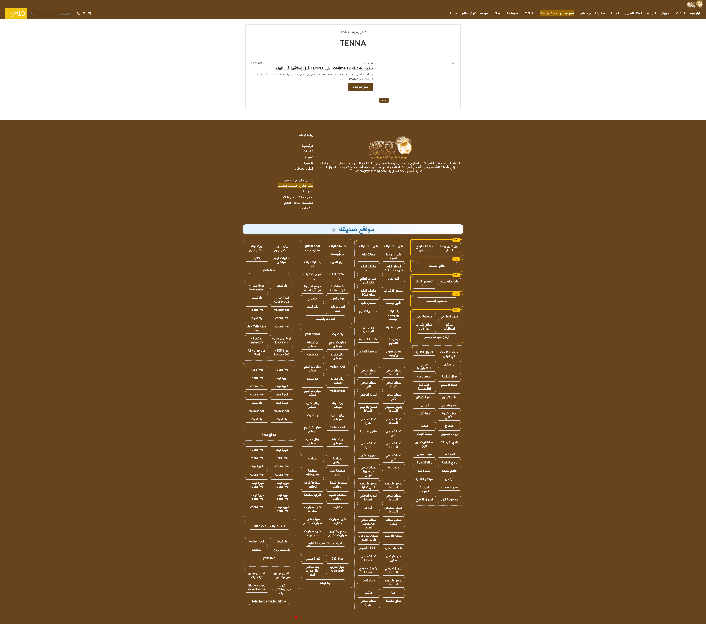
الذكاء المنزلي (633, 13)
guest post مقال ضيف (312, 248)
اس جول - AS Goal (257, 352)
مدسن (424, 425)
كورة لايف (281, 378)
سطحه (312, 458)
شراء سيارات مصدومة (312, 533)
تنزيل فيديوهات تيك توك (281, 589)
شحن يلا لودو (393, 535)
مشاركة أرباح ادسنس (592, 13)
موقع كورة (269, 434)
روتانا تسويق (449, 434)
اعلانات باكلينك (325, 319)
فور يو (368, 507)
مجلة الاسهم (449, 384)
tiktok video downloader (256, 587)
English (529, 13)
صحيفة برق (424, 316)
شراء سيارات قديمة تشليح (325, 543)
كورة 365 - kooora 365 (282, 352)
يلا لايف (325, 583)
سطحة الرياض (337, 460)
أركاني (449, 479)
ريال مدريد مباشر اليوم (281, 248)
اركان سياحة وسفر (436, 337)
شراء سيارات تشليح (337, 521)
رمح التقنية (449, 462)
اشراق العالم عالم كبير (368, 280)
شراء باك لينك (393, 246)
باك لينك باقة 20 (312, 264)
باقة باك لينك (449, 281)
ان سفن (449, 364)
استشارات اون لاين (424, 444)
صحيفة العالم (368, 351)
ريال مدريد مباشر (338, 356)
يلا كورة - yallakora (256, 340)
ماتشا (368, 592)
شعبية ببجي (393, 548)
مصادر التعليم (368, 311)
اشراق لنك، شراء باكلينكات (393, 268)
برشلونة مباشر (312, 344)
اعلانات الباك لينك (368, 268)
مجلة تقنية (393, 327)
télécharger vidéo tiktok (269, 601)
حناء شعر (368, 580)
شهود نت (424, 470)
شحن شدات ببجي (393, 521)
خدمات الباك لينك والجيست (337, 250)
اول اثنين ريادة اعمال (449, 248)
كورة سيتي (312, 558)
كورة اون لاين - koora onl (281, 340)
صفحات (452, 13)
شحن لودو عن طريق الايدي (368, 537)
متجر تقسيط (368, 431)
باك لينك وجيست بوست (393, 315)
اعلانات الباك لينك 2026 (368, 292)
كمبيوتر (666, 13)
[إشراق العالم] (694, 4)
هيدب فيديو (424, 454)
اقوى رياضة (393, 303)
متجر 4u (393, 467)
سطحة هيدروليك (312, 472)
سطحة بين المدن (337, 472)
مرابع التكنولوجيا (424, 366)
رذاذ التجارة (424, 462)
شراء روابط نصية (393, 256)
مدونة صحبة (449, 487)
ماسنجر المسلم (436, 301)
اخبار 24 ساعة (368, 339)
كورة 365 (337, 558)
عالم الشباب (437, 265)
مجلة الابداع (424, 434)
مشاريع (312, 298)
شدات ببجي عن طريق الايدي (368, 471)
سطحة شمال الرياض (338, 484)
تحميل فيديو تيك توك (256, 575)
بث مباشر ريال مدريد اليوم (312, 570)
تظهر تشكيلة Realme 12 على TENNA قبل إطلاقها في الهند (324, 68)
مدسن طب (368, 303)
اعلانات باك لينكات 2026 (269, 526)
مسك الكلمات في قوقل (449, 354)
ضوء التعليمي (449, 316)
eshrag (366, 63)
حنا (393, 592)
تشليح (338, 507)
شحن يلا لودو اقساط (368, 408)
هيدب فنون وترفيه (393, 353)
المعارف (449, 454)
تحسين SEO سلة (424, 283)
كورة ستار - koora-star (256, 287)
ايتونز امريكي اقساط (368, 497)
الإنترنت (680, 13)
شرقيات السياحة (424, 489)
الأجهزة (651, 13)
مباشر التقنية (424, 479)
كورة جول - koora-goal (282, 299)
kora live (257, 369)
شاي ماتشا (393, 601)
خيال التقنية (449, 376)
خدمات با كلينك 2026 (337, 288)
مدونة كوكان (424, 397)
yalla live (269, 270)
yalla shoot (312, 334)
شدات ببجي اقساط (393, 372)
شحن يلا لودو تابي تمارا (368, 485)
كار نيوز (424, 405)
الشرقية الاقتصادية (424, 386)
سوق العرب (337, 262)
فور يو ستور (368, 455)
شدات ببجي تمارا (368, 372)
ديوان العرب (337, 298)
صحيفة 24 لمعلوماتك (506, 13)
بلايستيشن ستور (393, 558)
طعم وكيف (449, 470)
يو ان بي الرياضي (368, 329)
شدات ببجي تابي (368, 384)
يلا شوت (337, 334)
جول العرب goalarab (337, 568)
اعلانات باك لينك (337, 308)
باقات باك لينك (368, 256)
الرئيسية (695, 13)
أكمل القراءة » (360, 87)
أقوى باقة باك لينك (312, 276)
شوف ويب (424, 376)
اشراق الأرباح (424, 499)
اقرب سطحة (312, 495)
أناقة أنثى (424, 413)
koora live (257, 310)
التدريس (393, 278)
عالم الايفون (449, 397)
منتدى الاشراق (393, 290)
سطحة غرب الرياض (312, 484)
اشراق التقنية (424, 352)
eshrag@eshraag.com (371, 171)
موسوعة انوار (449, 499)
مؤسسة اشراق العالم (475, 13)
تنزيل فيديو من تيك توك (282, 575)
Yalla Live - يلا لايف (256, 328)
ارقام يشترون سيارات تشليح (337, 533)
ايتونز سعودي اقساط (393, 408)
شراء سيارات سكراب (312, 508)
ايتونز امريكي (368, 394)
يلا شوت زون (281, 549)
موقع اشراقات (449, 326)
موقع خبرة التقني (449, 415)
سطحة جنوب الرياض (338, 496)
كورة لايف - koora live (281, 484)
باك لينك (615, 13)
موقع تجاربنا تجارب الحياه (312, 288)
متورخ (449, 425)
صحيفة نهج (449, 405)
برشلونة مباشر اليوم (256, 248)
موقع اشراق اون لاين (424, 326)
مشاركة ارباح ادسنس (424, 248)
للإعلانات (290, 617)
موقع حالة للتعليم (393, 341)
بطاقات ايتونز (368, 548)
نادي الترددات (449, 442)
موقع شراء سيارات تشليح (312, 521)
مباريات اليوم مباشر (337, 344)
